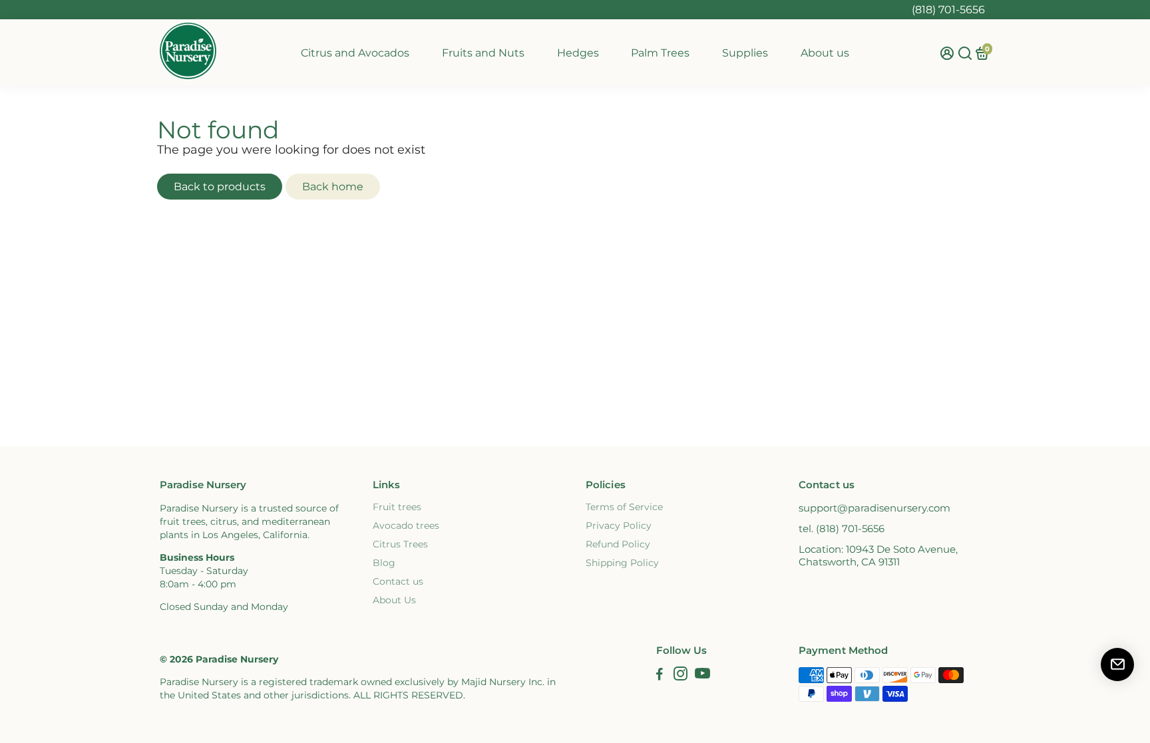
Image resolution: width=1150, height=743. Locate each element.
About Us (394, 600)
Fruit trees (397, 507)
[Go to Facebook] (659, 675)
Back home (332, 186)
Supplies (745, 53)
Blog (384, 562)
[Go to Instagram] (680, 675)
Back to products (220, 186)
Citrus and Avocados (355, 53)
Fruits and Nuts (483, 53)
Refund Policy (618, 544)
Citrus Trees (400, 544)
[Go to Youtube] (702, 675)
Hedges (578, 53)
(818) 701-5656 (948, 9)
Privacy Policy (619, 525)
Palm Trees (660, 53)
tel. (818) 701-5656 (841, 528)
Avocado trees (406, 525)
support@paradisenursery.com (874, 508)
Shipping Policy (622, 562)
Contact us (398, 581)
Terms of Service (624, 507)
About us (825, 53)
